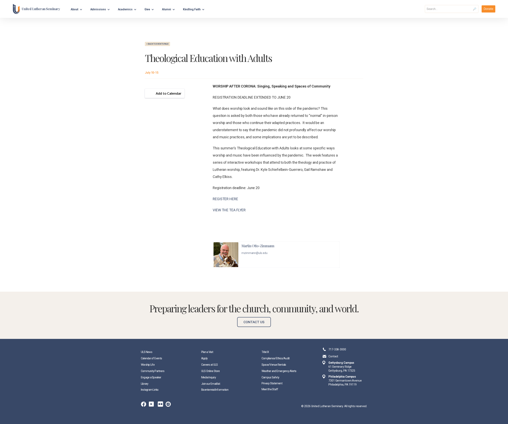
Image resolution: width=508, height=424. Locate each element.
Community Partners (152, 371)
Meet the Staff (270, 389)
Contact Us (253, 322)
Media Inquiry (208, 377)
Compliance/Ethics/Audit (276, 358)
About (74, 9)
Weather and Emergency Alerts (279, 371)
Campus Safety (270, 377)
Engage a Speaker (151, 377)
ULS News (146, 352)
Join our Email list (210, 383)
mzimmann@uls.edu (254, 253)
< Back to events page (157, 44)
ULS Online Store (210, 371)
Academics (125, 9)
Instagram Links (149, 389)
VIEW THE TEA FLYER (229, 210)
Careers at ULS (209, 364)
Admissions (98, 9)
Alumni (166, 9)
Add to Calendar (168, 93)
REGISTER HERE (225, 199)
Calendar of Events (151, 358)
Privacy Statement (272, 383)
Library (144, 383)
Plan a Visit (207, 352)
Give (147, 9)
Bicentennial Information (215, 389)
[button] (76, 9)
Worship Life (148, 364)
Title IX (265, 352)
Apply (204, 358)
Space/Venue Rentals (274, 364)
